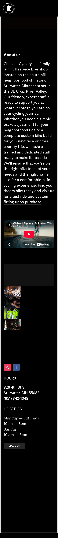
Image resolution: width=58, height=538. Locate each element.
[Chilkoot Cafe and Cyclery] (7, 367)
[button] (12, 291)
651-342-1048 (12, 354)
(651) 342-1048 (16, 398)
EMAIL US (14, 445)
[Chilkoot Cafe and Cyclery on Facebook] (16, 367)
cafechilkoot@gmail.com (37, 354)
